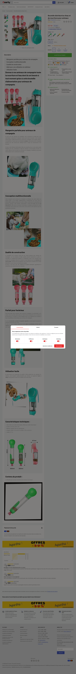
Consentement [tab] (19, 327)
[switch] (17, 341)
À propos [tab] (56, 327)
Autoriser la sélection (47, 346)
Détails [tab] (38, 327)
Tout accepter (59, 346)
